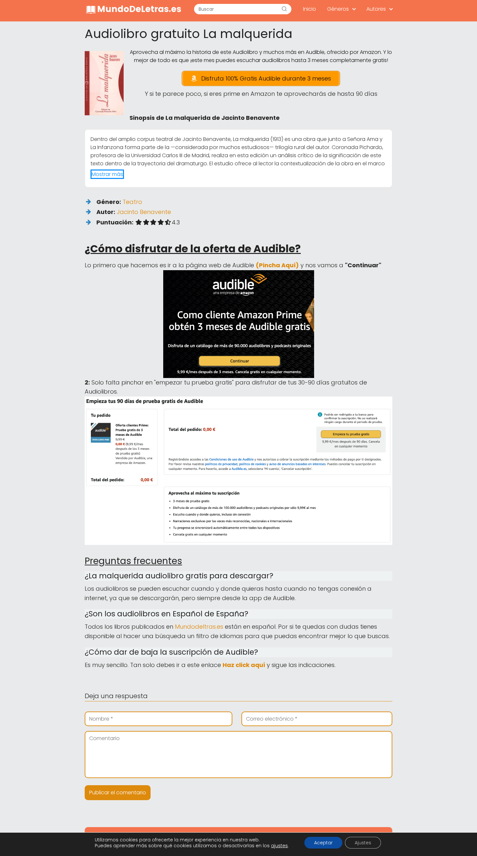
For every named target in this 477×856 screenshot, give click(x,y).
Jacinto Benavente (144, 212)
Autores (376, 9)
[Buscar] (284, 9)
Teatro (132, 202)
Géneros (338, 9)
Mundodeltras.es (199, 627)
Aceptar (323, 842)
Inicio (309, 9)
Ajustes (363, 842)
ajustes (279, 846)
